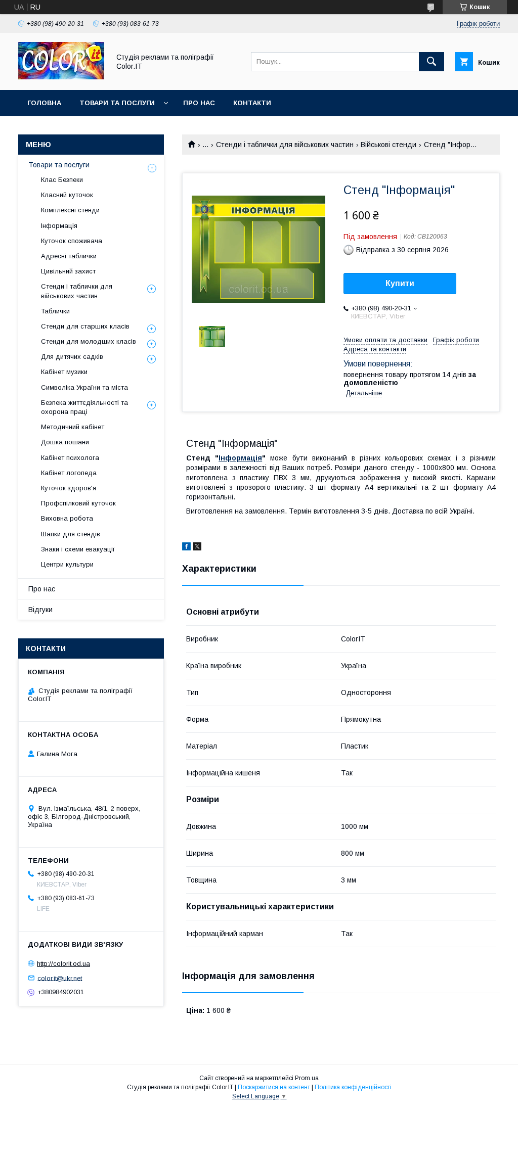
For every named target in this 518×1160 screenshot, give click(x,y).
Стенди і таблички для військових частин (285, 145)
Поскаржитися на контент (274, 1087)
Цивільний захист (68, 271)
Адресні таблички (69, 256)
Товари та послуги (117, 103)
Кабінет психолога (70, 457)
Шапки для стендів (70, 534)
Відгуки (40, 610)
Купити (399, 283)
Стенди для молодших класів (88, 341)
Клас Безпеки (62, 179)
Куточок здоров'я (68, 488)
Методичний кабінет (72, 427)
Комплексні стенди (70, 210)
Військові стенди (388, 145)
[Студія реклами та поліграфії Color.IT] (61, 77)
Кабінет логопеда (69, 473)
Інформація (240, 458)
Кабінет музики (64, 372)
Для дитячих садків (72, 356)
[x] (197, 548)
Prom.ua (307, 1078)
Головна (44, 103)
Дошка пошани (65, 442)
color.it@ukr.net (59, 978)
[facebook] (186, 548)
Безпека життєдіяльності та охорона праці (84, 407)
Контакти (252, 103)
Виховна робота (67, 518)
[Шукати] (431, 61)
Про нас (199, 103)
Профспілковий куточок (78, 503)
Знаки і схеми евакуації (78, 549)
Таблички (55, 311)
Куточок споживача (71, 241)
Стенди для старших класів (85, 326)
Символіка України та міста (84, 387)
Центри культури (67, 564)
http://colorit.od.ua (63, 963)
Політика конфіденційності (353, 1087)
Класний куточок (67, 195)
